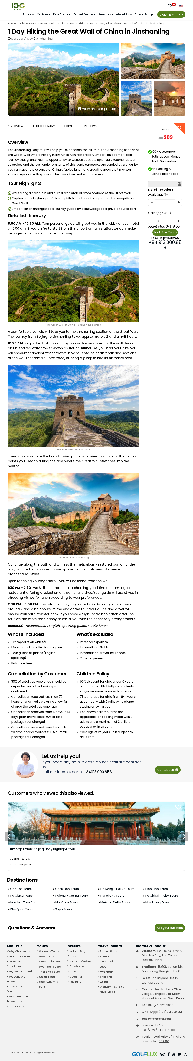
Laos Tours (46, 956)
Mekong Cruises (80, 961)
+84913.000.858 (97, 771)
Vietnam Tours (49, 951)
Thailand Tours (49, 972)
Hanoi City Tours (112, 895)
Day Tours (60, 14)
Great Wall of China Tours (57, 23)
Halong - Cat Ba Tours (71, 895)
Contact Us (16, 1006)
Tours (27, 14)
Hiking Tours (86, 23)
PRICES (69, 126)
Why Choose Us (19, 951)
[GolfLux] (145, 1054)
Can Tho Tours (21, 889)
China (104, 982)
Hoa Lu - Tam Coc (23, 902)
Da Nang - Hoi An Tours (117, 889)
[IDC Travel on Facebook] (169, 1054)
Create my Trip (171, 14)
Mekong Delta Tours (115, 902)
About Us (123, 14)
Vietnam (105, 956)
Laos (72, 971)
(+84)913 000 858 (171, 1012)
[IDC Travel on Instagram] (185, 1054)
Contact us (166, 769)
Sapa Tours (63, 909)
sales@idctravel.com (156, 1019)
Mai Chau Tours (66, 902)
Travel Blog (143, 14)
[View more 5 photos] (63, 79)
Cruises (42, 14)
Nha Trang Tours (157, 902)
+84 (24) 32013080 (160, 1005)
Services (104, 14)
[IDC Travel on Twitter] (179, 1054)
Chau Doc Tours (67, 889)
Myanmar (75, 976)
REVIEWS (90, 126)
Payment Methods (20, 971)
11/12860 (164, 1041)
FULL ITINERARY (44, 126)
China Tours (28, 23)
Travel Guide (83, 14)
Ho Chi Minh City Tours (161, 895)
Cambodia (76, 966)
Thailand (75, 982)
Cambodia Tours (50, 961)
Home (12, 23)
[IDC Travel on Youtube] (173, 1054)
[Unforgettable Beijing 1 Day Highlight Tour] (96, 823)
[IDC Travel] (18, 5)
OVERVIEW (16, 126)
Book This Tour (164, 232)
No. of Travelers (160, 189)
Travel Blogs (108, 951)
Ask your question (170, 928)
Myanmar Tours (50, 966)
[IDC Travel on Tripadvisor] (162, 1054)
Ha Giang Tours (21, 895)
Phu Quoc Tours (21, 909)
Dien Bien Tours (156, 889)
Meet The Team (19, 956)
